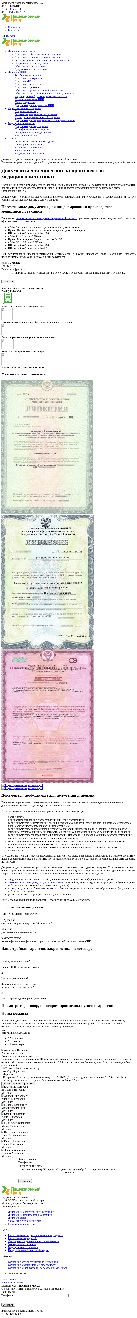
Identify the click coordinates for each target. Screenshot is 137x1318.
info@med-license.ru (12, 1282)
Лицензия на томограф (28, 84)
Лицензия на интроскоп (28, 78)
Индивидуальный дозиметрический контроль (41, 96)
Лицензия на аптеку (26, 111)
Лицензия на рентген (27, 87)
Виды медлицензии (26, 135)
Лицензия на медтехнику (22, 51)
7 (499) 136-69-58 (11, 8)
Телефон (6, 265)
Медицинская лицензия (21, 123)
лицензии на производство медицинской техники (46, 218)
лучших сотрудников (18, 1083)
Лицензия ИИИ (17, 72)
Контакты (13, 30)
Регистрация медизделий (22, 1238)
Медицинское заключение (29, 153)
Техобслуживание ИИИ (28, 75)
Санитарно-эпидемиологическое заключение (33, 1241)
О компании (15, 27)
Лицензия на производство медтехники (37, 57)
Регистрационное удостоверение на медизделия (42, 60)
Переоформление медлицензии (32, 129)
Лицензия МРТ (23, 81)
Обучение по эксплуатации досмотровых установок (44, 93)
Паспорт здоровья (25, 102)
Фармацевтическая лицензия (24, 108)
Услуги (12, 138)
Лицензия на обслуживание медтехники (38, 54)
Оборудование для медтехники (32, 63)
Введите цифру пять (13, 269)
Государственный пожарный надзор (28, 1250)
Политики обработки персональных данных (68, 275)
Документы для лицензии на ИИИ (34, 105)
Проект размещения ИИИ (29, 99)
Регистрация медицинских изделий (35, 141)
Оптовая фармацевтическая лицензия (36, 114)
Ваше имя (7, 1291)
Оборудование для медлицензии (33, 132)
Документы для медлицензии (31, 126)
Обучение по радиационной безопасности (39, 90)
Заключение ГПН (25, 150)
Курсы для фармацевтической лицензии (37, 117)
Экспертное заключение (28, 147)
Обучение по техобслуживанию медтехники (33, 1261)
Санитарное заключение (28, 144)
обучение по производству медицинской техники (36, 882)
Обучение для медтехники (30, 66)
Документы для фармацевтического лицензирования (45, 120)
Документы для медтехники (31, 69)
